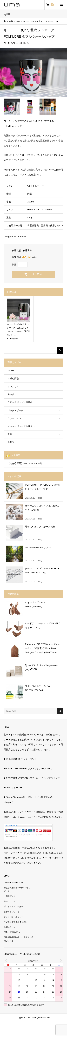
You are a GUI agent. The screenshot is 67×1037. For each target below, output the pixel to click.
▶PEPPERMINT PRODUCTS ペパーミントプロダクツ (32, 778)
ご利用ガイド (9, 896)
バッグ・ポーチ (15, 410)
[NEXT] (60, 961)
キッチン (12, 394)
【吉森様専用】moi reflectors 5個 (24, 463)
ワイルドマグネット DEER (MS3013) (35, 604)
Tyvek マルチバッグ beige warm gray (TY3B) (41, 667)
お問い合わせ (9, 927)
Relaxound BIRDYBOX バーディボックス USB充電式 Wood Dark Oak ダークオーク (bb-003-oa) (42, 648)
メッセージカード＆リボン (21, 426)
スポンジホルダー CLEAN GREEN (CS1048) (38, 688)
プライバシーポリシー (13, 917)
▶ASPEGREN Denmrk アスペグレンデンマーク (28, 768)
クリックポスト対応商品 (20, 402)
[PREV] (7, 961)
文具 (9, 434)
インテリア (13, 386)
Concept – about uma (13, 882)
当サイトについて (11, 912)
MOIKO (11, 370)
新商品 (10, 442)
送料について (9, 901)
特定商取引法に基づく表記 (15, 922)
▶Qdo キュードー (13, 787)
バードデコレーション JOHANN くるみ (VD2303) (43, 625)
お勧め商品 (13, 378)
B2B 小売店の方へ (12, 932)
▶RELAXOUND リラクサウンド (20, 759)
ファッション (14, 418)
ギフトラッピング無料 (13, 906)
